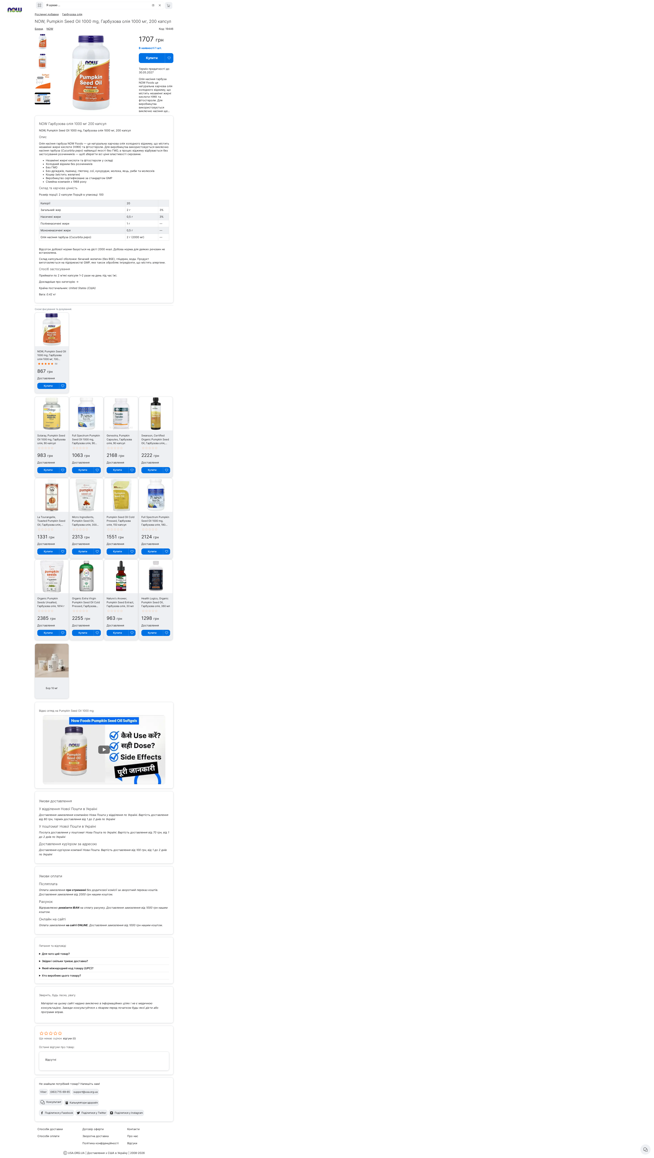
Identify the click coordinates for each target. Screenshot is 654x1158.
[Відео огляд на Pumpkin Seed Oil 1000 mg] (42, 103)
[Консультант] (645, 1149)
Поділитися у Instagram (129, 1112)
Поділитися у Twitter (93, 1112)
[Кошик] (169, 5)
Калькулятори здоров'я (84, 1102)
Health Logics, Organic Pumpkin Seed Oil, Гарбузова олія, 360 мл (155, 602)
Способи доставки (50, 1129)
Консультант (53, 1102)
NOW (49, 28)
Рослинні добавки (47, 14)
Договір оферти (93, 1129)
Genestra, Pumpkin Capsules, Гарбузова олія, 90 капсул (119, 439)
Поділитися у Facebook (59, 1112)
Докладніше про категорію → (59, 281)
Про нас (132, 1136)
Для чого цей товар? (56, 953)
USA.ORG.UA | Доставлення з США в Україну (98, 1153)
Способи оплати (48, 1136)
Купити (152, 58)
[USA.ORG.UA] (39, 5)
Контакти (133, 1129)
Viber (43, 1091)
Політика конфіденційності (100, 1143)
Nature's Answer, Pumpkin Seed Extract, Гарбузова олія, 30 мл (120, 602)
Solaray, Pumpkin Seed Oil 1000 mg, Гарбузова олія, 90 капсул (51, 439)
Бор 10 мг (52, 688)
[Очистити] (160, 5)
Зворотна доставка (95, 1136)
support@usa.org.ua (85, 1091)
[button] (104, 749)
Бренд (39, 28)
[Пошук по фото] (154, 5)
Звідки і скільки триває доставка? (65, 961)
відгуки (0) (69, 1038)
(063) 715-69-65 (60, 1091)
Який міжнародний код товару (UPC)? (68, 968)
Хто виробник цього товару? (61, 975)
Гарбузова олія (72, 14)
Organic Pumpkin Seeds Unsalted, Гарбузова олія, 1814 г (51, 602)
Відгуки (132, 1143)
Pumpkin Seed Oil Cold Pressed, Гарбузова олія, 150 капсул (120, 520)
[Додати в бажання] (169, 58)
